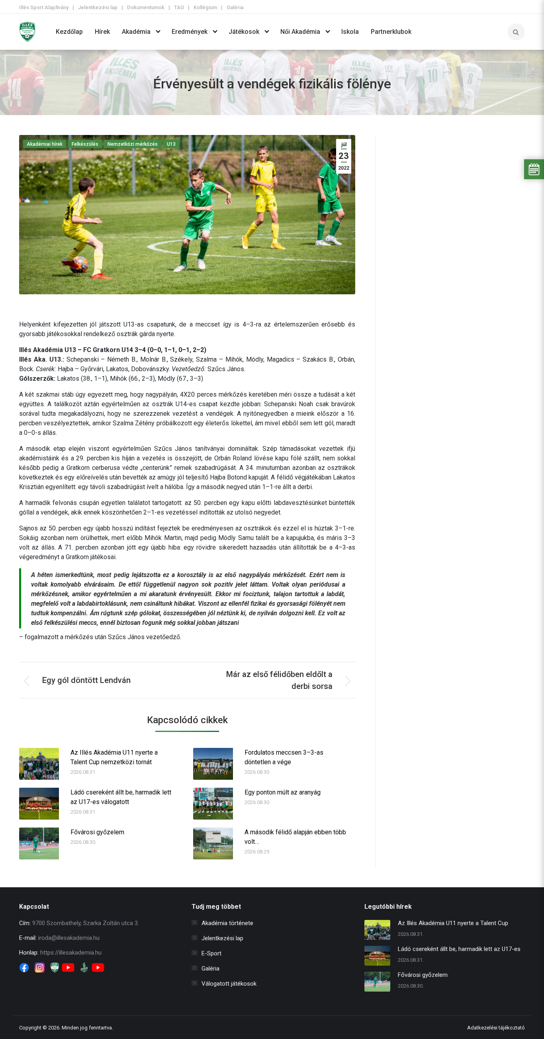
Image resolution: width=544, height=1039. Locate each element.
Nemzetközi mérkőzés (133, 144)
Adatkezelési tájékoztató (496, 1028)
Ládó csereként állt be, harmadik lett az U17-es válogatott (120, 797)
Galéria (235, 7)
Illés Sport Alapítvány (43, 7)
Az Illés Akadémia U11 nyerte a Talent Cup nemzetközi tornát (114, 757)
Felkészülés (85, 144)
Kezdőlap (69, 31)
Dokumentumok (145, 7)
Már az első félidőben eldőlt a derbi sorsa (279, 680)
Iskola (350, 31)
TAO (179, 7)
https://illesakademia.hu (71, 952)
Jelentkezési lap (97, 7)
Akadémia (136, 31)
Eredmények (189, 31)
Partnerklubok (391, 31)
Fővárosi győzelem (97, 832)
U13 (171, 144)
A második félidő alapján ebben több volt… (295, 836)
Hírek (102, 31)
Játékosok (244, 31)
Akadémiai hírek (45, 144)
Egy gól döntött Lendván (86, 680)
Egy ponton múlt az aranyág (283, 792)
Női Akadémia (300, 31)
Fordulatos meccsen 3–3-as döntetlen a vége (284, 757)
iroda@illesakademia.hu (69, 937)
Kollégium (205, 7)
